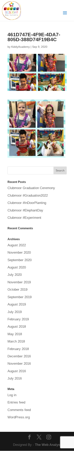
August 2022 (16, 245)
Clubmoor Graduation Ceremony (31, 188)
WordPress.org (18, 417)
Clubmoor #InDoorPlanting (26, 203)
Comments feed (19, 410)
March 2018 (16, 341)
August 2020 (16, 267)
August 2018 (16, 326)
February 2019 (18, 319)
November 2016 (19, 363)
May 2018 (14, 334)
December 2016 (19, 356)
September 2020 (19, 260)
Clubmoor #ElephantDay (25, 210)
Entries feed (16, 402)
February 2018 (18, 349)
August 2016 (16, 371)
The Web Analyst (48, 445)
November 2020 (19, 252)
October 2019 (17, 289)
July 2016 (14, 378)
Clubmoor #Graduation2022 (27, 195)
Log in (11, 395)
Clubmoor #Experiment (24, 218)
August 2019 (16, 304)
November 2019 (19, 282)
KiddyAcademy (20, 46)
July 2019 (14, 312)
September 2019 (19, 297)
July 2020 (14, 275)
